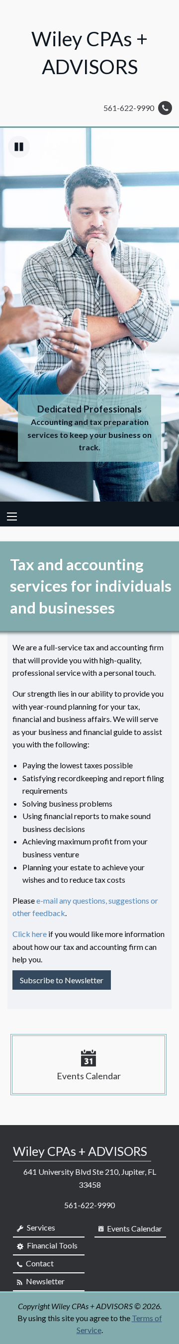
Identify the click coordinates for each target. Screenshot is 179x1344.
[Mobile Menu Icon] (12, 516)
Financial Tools (51, 1245)
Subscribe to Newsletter (61, 980)
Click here (29, 933)
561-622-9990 (129, 107)
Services (40, 1227)
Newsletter (44, 1281)
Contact (39, 1263)
